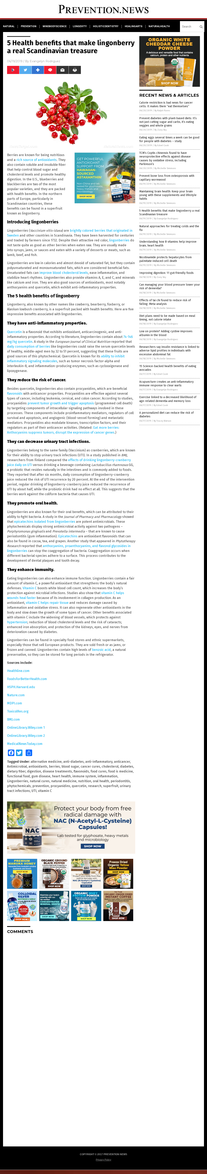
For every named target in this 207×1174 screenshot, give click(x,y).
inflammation (107, 776)
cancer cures (90, 766)
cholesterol (110, 766)
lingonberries (119, 240)
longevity (80, 26)
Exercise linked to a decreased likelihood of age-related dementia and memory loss (167, 399)
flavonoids (14, 393)
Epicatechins (67, 536)
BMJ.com (13, 719)
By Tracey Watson (162, 421)
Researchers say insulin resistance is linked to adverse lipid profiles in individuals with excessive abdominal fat (169, 350)
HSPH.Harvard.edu (21, 687)
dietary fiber (16, 771)
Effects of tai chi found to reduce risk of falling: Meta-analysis (165, 302)
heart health (61, 776)
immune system (84, 776)
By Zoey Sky (160, 130)
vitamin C (45, 791)
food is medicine (120, 771)
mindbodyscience (55, 26)
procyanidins (60, 786)
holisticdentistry (105, 26)
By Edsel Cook (161, 145)
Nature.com (16, 695)
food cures (99, 771)
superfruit (110, 786)
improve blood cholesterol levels (63, 273)
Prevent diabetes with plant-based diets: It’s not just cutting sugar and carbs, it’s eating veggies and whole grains (168, 122)
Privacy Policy (103, 1159)
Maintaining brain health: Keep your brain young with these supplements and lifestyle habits (167, 195)
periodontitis (120, 781)
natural (9, 26)
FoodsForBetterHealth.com (27, 679)
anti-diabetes (73, 762)
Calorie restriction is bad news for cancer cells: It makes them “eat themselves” (166, 104)
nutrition (84, 781)
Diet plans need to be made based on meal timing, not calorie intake (167, 317)
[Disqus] (71, 988)
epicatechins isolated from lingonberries (44, 522)
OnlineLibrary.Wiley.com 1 (26, 727)
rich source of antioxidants (36, 160)
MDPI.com (14, 703)
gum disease (41, 776)
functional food (18, 776)
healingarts (133, 26)
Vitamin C (30, 588)
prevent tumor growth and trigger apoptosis (60, 403)
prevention (28, 26)
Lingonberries (17, 781)
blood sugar (70, 766)
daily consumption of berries (28, 346)
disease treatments (57, 771)
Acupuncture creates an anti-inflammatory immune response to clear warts (166, 383)
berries (54, 766)
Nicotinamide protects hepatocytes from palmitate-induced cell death (165, 259)
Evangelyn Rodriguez (45, 61)
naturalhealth (159, 26)
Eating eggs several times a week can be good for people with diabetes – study (169, 139)
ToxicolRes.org (18, 711)
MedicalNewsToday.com (24, 744)
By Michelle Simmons (165, 168)
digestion (34, 771)
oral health (101, 781)
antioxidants (38, 766)
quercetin (79, 786)
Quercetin (14, 332)
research (94, 786)
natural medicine (63, 781)
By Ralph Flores (162, 110)
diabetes (126, 766)
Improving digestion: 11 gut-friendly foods (166, 273)
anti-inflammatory (98, 762)
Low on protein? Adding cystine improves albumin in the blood (165, 333)
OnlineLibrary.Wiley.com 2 (26, 736)
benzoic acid (101, 650)
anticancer (122, 762)
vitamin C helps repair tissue (47, 603)
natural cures (40, 781)
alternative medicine (46, 762)
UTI (34, 791)
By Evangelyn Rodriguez (166, 218)
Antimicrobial (17, 766)
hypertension (17, 622)
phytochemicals (19, 786)
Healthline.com (18, 671)
